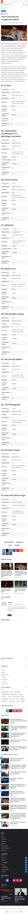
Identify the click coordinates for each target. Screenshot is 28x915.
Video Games (5, 683)
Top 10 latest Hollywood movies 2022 (6, 898)
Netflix (17, 545)
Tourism (4, 681)
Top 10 (18, 701)
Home (3, 7)
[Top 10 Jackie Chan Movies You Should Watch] (5, 824)
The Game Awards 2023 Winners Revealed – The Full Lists (17, 793)
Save (18, 549)
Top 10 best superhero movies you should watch (18, 772)
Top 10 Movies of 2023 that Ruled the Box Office (17, 759)
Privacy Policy (4, 845)
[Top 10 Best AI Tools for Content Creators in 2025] (5, 742)
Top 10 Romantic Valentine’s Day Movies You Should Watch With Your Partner (21, 573)
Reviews (4, 676)
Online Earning (5, 674)
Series (16, 699)
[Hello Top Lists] (7, 4)
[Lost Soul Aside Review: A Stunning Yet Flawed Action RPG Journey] (5, 721)
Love (10, 545)
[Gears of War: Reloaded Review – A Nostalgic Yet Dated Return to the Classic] (5, 728)
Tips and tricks (12, 701)
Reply (9, 615)
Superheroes (22, 699)
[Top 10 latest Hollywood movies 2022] (7, 891)
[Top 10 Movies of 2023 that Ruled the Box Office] (5, 760)
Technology (4, 679)
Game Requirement (6, 694)
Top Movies (3, 839)
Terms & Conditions (5, 848)
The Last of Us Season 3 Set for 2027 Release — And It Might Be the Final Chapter (18, 748)
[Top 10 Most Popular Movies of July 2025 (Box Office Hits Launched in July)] (5, 735)
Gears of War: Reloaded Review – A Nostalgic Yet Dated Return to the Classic (18, 728)
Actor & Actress (5, 691)
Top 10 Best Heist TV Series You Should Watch (6, 590)
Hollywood (20, 542)
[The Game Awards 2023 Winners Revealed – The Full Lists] (5, 793)
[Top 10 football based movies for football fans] (21, 584)
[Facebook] (3, 550)
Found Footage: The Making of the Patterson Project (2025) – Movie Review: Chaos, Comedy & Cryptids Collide (18, 816)
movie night (15, 81)
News (3, 672)
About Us (3, 843)
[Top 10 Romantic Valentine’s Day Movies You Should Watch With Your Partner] (21, 566)
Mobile (9, 696)
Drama (11, 691)
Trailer (22, 701)
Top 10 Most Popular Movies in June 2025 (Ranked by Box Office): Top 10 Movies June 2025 (7, 574)
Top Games (3, 841)
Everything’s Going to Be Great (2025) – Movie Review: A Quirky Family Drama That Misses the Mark (18, 808)
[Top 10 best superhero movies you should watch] (5, 774)
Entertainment (9, 542)
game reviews (14, 694)
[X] (7, 550)
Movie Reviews (16, 696)
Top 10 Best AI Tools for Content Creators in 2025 (18, 740)
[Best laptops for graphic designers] (5, 780)
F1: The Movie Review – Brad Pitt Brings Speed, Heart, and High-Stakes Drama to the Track (18, 766)
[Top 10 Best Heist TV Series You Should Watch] (7, 584)
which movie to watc (11, 54)
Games (20, 694)
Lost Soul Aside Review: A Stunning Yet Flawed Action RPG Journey (18, 721)
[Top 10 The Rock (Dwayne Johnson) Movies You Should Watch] (21, 891)
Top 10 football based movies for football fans (20, 590)
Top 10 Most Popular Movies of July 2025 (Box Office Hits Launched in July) (18, 734)
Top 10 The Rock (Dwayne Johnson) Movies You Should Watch (20, 899)
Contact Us (3, 850)
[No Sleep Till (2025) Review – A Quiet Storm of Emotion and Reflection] (5, 786)
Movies (7, 7)
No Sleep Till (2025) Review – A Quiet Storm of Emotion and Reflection (18, 786)
